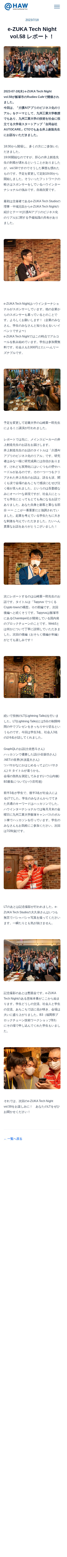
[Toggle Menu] (57, 6)
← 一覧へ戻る (13, 1138)
